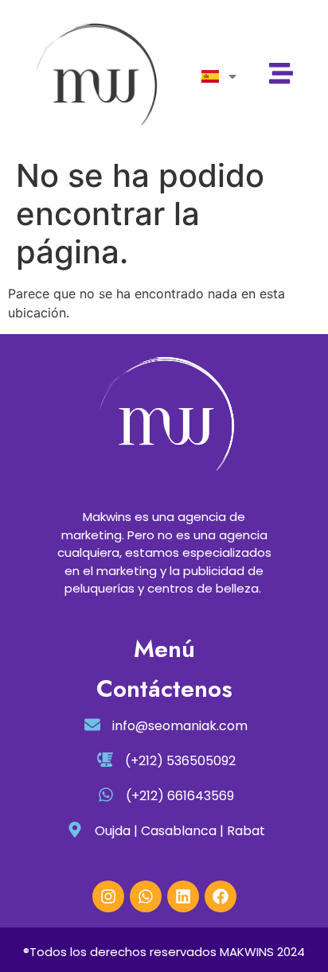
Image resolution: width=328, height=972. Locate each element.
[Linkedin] (183, 896)
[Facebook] (220, 896)
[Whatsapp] (146, 896)
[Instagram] (108, 896)
